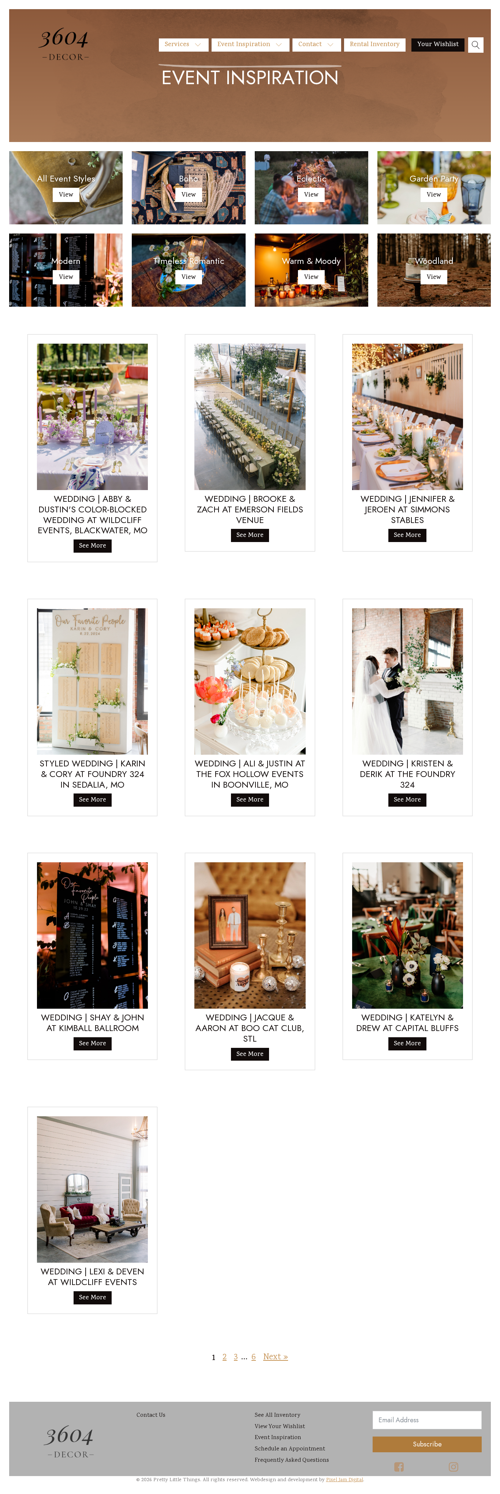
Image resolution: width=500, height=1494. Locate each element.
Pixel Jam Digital (344, 1480)
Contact (310, 45)
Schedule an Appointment (290, 1449)
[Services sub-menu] (200, 45)
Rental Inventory (375, 45)
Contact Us (151, 1415)
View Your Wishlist (280, 1427)
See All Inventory (277, 1415)
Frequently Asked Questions (292, 1460)
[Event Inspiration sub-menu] (281, 45)
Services (177, 45)
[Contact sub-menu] (333, 45)
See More (92, 546)
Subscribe (427, 1444)
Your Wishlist (438, 45)
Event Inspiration (243, 45)
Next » (275, 1357)
